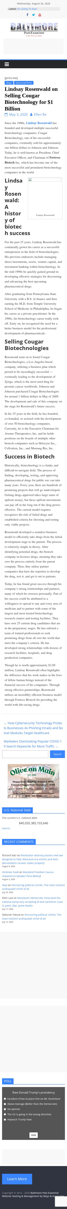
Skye (4, 885)
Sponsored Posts (24, 82)
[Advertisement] (33, 46)
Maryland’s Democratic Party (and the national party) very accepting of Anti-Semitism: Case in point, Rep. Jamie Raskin (32, 901)
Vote (33, 1135)
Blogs (9, 82)
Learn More (17, 1178)
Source (6, 828)
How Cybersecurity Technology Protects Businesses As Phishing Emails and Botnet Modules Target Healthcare (33, 728)
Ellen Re (40, 114)
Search (58, 754)
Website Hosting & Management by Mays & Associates (33, 1196)
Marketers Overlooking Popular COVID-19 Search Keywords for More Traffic (33, 743)
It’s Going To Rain (27, 8)
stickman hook (10, 872)
